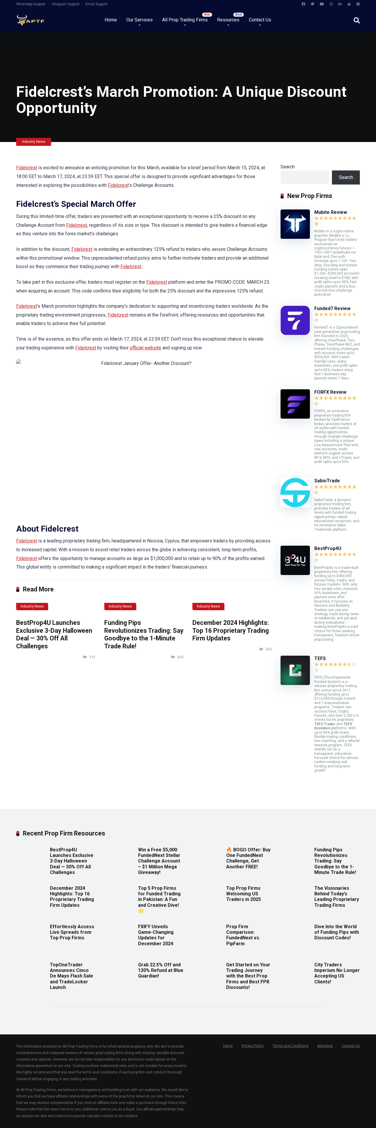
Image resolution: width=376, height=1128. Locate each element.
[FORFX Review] (295, 417)
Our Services (139, 20)
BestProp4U (327, 548)
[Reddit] (349, 4)
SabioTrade (327, 480)
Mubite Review (330, 212)
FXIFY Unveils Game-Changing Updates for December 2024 (156, 935)
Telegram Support (65, 4)
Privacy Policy (252, 1046)
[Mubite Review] (295, 237)
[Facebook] (303, 4)
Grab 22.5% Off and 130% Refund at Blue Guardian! (160, 970)
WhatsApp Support (31, 4)
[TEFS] (295, 683)
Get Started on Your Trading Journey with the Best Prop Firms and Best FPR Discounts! (248, 976)
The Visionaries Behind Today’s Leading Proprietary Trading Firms (336, 896)
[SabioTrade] (295, 505)
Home (111, 20)
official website (145, 348)
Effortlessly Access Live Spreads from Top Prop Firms (72, 932)
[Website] (358, 4)
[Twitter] (312, 4)
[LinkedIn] (340, 4)
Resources (228, 20)
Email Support (96, 4)
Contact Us (260, 20)
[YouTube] (322, 4)
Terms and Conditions (290, 1046)
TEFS (320, 658)
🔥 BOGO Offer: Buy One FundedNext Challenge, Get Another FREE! (248, 858)
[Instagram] (331, 4)
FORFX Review (330, 392)
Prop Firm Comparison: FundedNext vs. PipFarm (243, 935)
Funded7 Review (332, 308)
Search (288, 167)
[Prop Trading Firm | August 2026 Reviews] (30, 18)
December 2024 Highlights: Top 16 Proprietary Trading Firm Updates (230, 630)
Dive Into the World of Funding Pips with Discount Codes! (336, 932)
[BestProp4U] (295, 573)
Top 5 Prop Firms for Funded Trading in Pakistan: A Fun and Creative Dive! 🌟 (159, 899)
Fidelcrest (26, 167)
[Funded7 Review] (295, 333)
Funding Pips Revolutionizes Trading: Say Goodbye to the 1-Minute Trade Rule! (144, 634)
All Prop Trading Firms (185, 20)
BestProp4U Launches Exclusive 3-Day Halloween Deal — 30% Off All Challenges (54, 634)
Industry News (33, 142)
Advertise (325, 1046)
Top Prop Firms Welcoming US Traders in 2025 (243, 893)
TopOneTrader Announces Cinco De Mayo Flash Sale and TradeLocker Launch (71, 976)
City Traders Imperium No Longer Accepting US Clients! (337, 973)
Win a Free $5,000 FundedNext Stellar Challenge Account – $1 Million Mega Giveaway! (159, 861)
